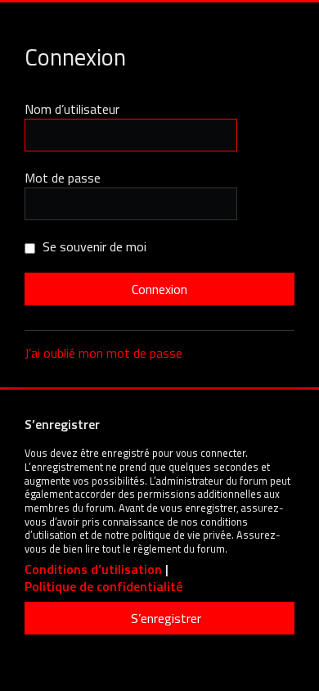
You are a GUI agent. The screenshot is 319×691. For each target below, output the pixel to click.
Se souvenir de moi (92, 246)
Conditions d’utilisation (93, 569)
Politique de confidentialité (103, 586)
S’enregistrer (166, 618)
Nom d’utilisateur (72, 109)
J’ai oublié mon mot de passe (103, 353)
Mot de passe (63, 177)
